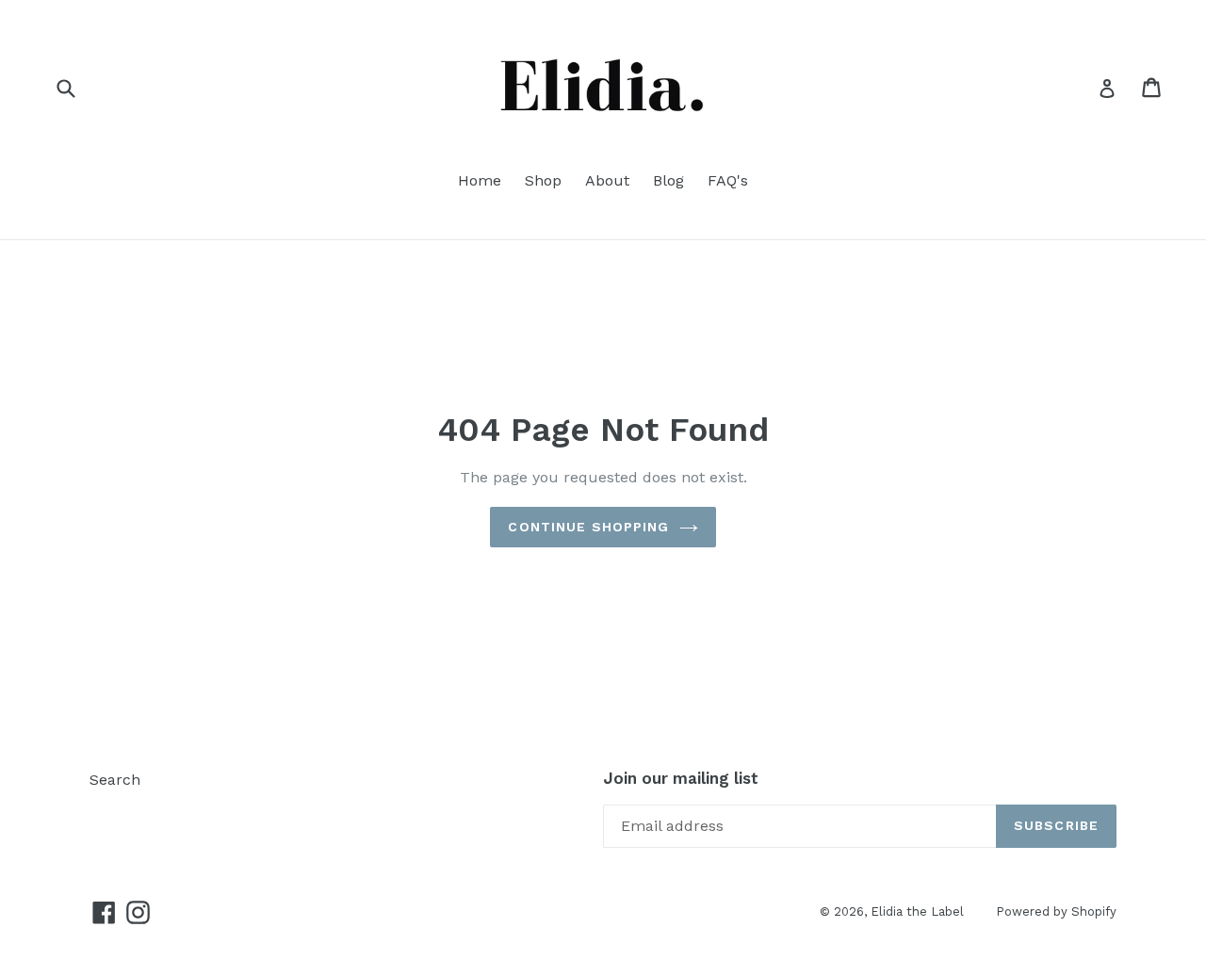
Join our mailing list (680, 778)
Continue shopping (588, 526)
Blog (668, 180)
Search (115, 780)
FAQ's (728, 180)
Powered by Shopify (1056, 911)
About (607, 180)
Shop (543, 180)
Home (479, 180)
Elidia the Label (919, 911)
